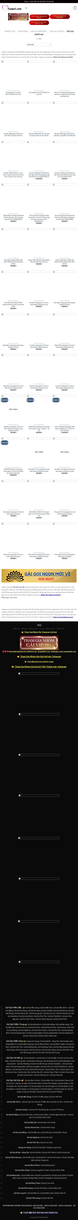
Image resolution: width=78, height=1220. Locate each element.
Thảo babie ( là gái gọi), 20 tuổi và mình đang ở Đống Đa (13, 513)
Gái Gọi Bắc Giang (32, 1008)
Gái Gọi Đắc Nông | (63, 1024)
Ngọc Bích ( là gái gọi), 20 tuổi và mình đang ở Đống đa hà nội (13, 387)
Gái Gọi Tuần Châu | (27, 1019)
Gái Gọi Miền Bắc (38, 31)
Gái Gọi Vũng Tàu (63, 1152)
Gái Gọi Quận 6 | (35, 1089)
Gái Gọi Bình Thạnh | (62, 1080)
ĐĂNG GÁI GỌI (50, 628)
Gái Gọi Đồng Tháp (45, 1047)
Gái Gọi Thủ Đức (56, 1092)
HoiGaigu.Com (56, 651)
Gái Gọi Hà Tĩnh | (34, 1027)
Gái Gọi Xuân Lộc (60, 1178)
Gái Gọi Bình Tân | (48, 1080)
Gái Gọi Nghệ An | (25, 1030)
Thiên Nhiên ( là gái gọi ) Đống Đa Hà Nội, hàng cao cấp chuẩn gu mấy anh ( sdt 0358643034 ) (13, 217)
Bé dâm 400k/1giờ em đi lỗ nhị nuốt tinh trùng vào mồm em (13, 134)
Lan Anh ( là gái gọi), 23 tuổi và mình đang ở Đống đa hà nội (39, 346)
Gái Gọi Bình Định (34, 1024)
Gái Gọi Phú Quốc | (41, 1188)
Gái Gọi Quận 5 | (22, 1089)
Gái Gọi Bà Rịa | (36, 1152)
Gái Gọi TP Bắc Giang (40, 1097)
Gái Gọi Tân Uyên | (54, 1157)
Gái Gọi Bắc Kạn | (46, 1008)
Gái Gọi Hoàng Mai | (18, 1066)
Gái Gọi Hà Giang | (21, 1010)
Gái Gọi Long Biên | (33, 1066)
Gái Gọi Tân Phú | (43, 1092)
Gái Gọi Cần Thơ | (17, 1047)
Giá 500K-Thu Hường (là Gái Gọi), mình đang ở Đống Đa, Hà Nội (39, 470)
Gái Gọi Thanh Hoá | (30, 1036)
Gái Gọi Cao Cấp (19, 587)
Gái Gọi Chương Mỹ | (18, 1061)
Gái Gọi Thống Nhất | (31, 1178)
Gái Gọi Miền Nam (14, 1041)
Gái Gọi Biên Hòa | (28, 1175)
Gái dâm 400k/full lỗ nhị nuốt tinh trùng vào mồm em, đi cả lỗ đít (39, 134)
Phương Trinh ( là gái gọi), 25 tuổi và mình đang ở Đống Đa (64, 513)
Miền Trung (33, 628)
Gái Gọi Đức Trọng (60, 1132)
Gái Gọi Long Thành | (59, 1175)
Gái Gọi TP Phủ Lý (57, 1110)
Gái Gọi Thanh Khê (43, 1117)
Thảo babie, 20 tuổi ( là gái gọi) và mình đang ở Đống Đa (64, 555)
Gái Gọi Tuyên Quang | (44, 1019)
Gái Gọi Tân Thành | (49, 1152)
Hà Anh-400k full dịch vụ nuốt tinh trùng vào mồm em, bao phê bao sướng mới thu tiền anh (13, 174)
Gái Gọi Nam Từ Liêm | (20, 1069)
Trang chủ (9, 31)
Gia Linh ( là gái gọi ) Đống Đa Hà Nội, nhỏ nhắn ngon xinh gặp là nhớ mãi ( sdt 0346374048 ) (65, 217)
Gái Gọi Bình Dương (25, 1044)
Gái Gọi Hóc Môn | (35, 1083)
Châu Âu (41, 628)
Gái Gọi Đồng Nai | (31, 1047)
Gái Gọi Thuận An (41, 1160)
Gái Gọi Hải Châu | (27, 1115)
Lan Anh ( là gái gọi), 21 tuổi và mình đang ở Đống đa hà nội (64, 387)
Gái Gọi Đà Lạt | (47, 1132)
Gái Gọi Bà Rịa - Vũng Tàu (49, 1041)
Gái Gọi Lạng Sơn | (36, 1013)
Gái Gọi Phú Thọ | (40, 1016)
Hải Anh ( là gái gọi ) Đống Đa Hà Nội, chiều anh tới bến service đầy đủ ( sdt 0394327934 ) (64, 174)
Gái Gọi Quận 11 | (24, 1086)
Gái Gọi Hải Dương (60, 1010)
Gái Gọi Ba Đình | (30, 1058)
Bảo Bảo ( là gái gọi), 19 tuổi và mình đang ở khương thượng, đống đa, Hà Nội (13, 428)
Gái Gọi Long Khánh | (43, 1175)
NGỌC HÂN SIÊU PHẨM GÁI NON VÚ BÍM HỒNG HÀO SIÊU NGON (65, 262)
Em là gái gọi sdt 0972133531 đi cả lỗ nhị (39, 93)
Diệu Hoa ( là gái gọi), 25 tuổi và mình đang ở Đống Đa (13, 555)
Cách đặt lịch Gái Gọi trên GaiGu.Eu (40, 1212)
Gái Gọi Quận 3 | (64, 1086)
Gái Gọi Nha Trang (48, 1127)
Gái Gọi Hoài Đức (54, 1064)
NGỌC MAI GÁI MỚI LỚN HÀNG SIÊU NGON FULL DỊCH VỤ (39, 261)
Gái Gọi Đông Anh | (50, 1061)
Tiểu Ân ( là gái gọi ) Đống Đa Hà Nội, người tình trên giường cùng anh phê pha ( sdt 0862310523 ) (39, 174)
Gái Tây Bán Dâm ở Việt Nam (12, 1205)
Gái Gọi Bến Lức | (34, 1193)
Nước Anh (53, 1205)
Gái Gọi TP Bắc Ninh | (43, 1102)
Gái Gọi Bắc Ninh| (60, 1008)
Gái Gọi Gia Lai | (22, 1027)
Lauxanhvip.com (69, 651)
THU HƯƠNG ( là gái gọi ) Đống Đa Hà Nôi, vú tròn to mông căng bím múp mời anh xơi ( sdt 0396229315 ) (39, 218)
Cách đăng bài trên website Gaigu (40, 661)
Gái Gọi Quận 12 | (38, 1086)
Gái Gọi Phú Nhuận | (50, 1083)
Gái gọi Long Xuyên (54, 1147)
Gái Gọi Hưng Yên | (22, 1013)
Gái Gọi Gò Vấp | (21, 1083)
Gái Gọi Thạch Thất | (51, 1072)
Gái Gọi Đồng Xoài (48, 1165)
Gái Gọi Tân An (60, 1193)
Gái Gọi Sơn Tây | (24, 1072)
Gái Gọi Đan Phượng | (34, 1061)
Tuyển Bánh (60, 628)
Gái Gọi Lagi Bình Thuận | (40, 1170)
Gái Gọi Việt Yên (55, 1097)
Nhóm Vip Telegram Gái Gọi (63, 57)
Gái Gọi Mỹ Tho (47, 1198)
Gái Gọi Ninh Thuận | (40, 1030)
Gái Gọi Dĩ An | (41, 1157)
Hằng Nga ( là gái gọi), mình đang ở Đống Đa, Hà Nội (13, 346)
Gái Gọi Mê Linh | (47, 1066)
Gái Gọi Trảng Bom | (46, 1178)
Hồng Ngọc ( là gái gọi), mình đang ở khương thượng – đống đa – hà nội (38, 428)
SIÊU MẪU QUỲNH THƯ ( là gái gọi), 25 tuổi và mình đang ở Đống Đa (39, 514)
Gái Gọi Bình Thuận (57, 1044)
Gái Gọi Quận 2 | (51, 1086)
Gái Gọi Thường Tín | (42, 1075)
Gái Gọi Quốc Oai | (67, 1069)
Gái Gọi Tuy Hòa (46, 1142)
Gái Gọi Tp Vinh (46, 1137)
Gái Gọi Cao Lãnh (47, 1183)
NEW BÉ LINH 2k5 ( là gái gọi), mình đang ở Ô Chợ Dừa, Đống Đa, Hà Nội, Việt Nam (13, 471)
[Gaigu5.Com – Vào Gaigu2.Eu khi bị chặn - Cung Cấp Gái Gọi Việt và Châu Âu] (12, 8)
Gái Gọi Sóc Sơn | (11, 1072)
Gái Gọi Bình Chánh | (33, 1080)
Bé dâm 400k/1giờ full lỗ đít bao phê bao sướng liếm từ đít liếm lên (64, 134)
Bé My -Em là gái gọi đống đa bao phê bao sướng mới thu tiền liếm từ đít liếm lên (64, 94)
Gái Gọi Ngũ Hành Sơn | (58, 1115)
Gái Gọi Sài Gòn (35, 1050)
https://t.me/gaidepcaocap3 (63, 617)
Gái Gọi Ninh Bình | (26, 1016)
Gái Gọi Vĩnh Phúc (60, 1019)
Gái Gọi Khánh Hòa (48, 1027)
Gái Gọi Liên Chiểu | (41, 1115)
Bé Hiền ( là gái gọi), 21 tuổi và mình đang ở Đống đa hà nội (39, 303)
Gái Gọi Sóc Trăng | (49, 1050)
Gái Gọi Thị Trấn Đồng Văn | (39, 1110)
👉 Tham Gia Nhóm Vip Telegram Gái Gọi (39, 632)
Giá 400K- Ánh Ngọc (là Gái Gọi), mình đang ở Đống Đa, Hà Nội (64, 470)
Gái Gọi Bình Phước (41, 1044)
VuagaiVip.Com (44, 651)
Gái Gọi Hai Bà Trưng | (39, 1064)
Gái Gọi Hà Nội (57, 31)
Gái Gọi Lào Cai (49, 1013)
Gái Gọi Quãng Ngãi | (35, 1033)
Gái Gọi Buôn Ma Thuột (46, 1122)
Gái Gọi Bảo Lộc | (34, 1132)
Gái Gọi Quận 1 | (64, 1083)
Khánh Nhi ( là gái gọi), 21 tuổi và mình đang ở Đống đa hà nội (65, 346)
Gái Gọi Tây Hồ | (37, 1072)
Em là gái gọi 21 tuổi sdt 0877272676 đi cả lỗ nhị (13, 93)
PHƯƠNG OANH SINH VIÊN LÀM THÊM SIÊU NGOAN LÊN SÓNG (13, 262)
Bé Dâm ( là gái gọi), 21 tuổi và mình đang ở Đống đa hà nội (39, 387)
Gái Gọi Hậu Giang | (60, 1047)
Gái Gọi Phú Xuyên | (37, 1069)
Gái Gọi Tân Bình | (30, 1092)
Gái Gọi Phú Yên (54, 1030)
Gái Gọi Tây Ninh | (63, 1050)
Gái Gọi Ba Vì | (42, 1058)
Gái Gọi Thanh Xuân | (25, 1075)
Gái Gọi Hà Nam (34, 1010)
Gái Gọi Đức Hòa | (47, 1193)
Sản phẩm (23, 31)
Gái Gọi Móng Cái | (63, 1013)
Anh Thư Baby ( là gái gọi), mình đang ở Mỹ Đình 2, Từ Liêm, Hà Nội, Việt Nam (64, 428)
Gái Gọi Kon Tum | (64, 1027)
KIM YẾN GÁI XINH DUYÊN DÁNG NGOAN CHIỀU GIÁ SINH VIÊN (13, 304)
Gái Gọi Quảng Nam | (18, 1033)
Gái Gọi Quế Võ (28, 1102)
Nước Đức (68, 1205)
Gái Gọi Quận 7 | (48, 1089)
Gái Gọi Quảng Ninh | (51, 1033)
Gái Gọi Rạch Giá (54, 1188)
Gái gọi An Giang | (33, 1041)
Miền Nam (24, 628)
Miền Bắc (16, 628)
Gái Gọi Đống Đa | (65, 1061)
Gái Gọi (35, 1205)
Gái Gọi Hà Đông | (24, 1064)
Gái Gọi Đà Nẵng (48, 1024)
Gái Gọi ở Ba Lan (26, 1205)
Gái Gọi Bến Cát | (28, 1157)
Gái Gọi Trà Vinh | (39, 1052)
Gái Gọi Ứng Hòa (56, 1075)
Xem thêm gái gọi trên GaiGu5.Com (23, 651)
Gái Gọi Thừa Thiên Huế (47, 1036)
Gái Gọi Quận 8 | (61, 1089)
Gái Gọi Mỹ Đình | (61, 1066)
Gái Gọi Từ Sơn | (57, 1102)
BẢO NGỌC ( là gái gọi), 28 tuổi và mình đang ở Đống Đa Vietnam (39, 555)
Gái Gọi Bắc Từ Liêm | (56, 1058)
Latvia (41, 1205)
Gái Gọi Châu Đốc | (39, 1147)
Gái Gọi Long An (22, 1050)
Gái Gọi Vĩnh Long (52, 1052)
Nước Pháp (41, 1208)
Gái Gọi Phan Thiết (57, 1170)
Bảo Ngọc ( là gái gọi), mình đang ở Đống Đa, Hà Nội (64, 303)
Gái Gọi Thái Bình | (55, 1016)
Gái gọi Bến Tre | (11, 1044)
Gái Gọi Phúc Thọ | (52, 1069)
